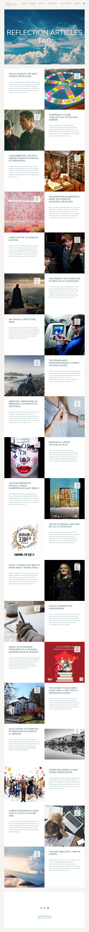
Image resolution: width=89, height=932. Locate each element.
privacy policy (48, 918)
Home (41, 61)
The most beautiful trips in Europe (64, 853)
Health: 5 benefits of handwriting (60, 607)
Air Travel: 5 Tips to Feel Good (22, 320)
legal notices (40, 918)
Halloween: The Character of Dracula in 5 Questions (64, 280)
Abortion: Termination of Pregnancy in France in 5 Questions (23, 404)
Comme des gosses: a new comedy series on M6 (63, 771)
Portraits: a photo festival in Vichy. (59, 443)
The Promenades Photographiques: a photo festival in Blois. (64, 363)
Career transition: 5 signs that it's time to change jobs (24, 813)
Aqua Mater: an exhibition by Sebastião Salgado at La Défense (24, 731)
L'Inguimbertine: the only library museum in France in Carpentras (24, 158)
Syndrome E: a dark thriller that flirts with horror (63, 117)
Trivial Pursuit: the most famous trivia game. (23, 75)
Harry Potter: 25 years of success (23, 239)
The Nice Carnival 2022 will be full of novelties (64, 525)
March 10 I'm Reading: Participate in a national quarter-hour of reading (23, 649)
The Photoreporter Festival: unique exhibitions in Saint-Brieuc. (24, 486)
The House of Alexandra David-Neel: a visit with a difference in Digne (63, 690)
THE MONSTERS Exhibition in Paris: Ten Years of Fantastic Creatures (64, 199)
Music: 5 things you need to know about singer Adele (24, 566)
